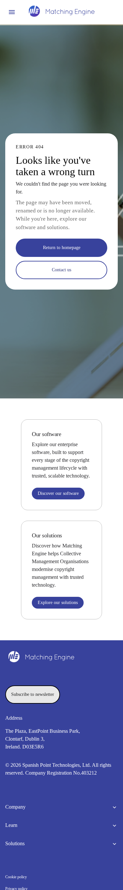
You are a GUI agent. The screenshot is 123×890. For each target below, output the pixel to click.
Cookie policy (16, 877)
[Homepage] (62, 12)
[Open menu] (11, 12)
